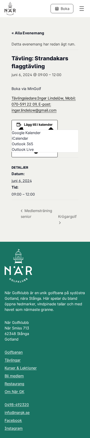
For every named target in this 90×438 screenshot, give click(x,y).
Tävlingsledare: (24, 98)
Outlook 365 (22, 144)
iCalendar (20, 138)
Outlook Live (23, 149)
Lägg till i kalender (38, 124)
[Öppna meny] (81, 8)
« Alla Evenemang (28, 33)
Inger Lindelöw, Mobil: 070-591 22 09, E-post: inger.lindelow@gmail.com (44, 104)
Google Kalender (26, 132)
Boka (65, 8)
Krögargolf (67, 216)
